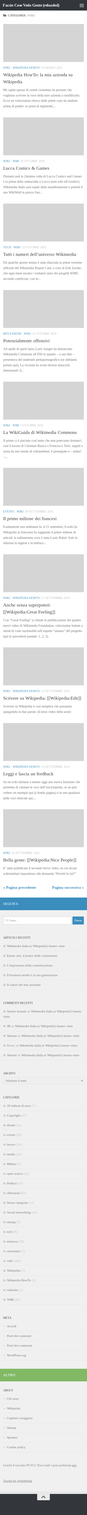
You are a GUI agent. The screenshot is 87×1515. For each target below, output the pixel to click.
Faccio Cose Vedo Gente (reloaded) (31, 5)
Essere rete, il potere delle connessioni (32, 955)
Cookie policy (16, 1447)
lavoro (11, 1144)
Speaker (12, 1437)
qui (74, 1465)
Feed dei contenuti (19, 1336)
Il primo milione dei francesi (30, 518)
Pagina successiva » (68, 887)
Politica (12, 1183)
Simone (12, 1035)
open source (15, 1173)
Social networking (19, 1212)
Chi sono (13, 1398)
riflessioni (12, 333)
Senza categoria (17, 1202)
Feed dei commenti (19, 1345)
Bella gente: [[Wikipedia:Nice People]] (39, 860)
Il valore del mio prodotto (24, 984)
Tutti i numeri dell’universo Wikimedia (39, 254)
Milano (11, 1164)
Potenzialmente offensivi (26, 340)
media (11, 1154)
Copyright (13, 1115)
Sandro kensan (16, 1011)
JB (8, 1026)
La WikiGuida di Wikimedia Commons (40, 432)
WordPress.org (16, 1355)
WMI (16, 161)
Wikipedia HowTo (26, 67)
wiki (6, 67)
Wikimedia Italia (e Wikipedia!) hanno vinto (36, 946)
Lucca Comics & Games (26, 168)
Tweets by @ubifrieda (17, 1481)
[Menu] (81, 5)
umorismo (13, 1251)
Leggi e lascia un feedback (28, 773)
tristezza (12, 1241)
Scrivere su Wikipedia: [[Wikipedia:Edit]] (42, 698)
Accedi (11, 1326)
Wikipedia (13, 1270)
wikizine (12, 1290)
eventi (8, 511)
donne (11, 1125)
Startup (11, 1427)
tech (7, 247)
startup (11, 1222)
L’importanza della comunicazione (30, 965)
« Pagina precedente (19, 887)
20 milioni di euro (19, 1105)
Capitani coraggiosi (20, 1418)
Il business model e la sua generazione (32, 975)
